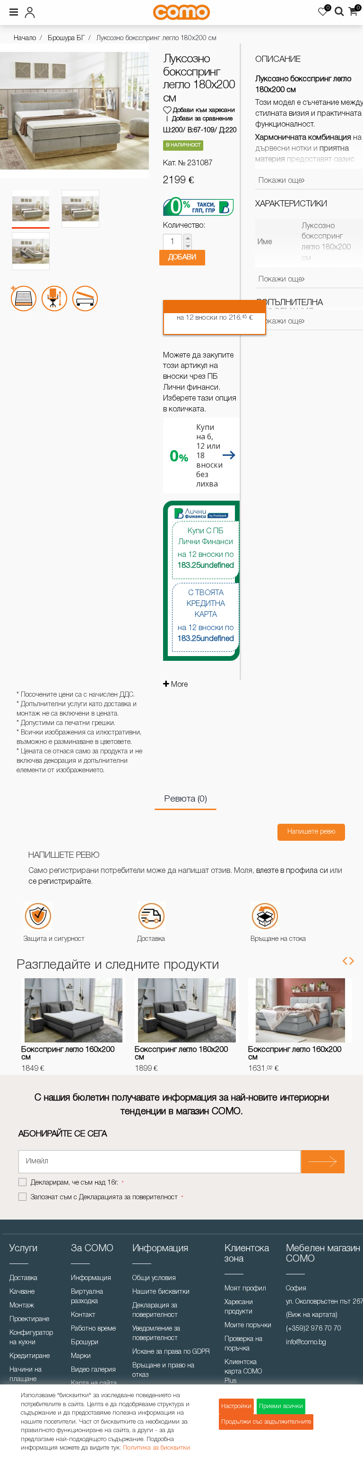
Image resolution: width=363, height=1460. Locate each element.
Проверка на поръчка (243, 1344)
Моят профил (245, 1289)
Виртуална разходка (87, 1297)
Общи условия (154, 1278)
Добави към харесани (204, 110)
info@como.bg (306, 1343)
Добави (182, 257)
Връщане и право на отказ (163, 1370)
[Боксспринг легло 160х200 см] (73, 1010)
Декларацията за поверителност (128, 1198)
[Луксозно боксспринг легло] (31, 209)
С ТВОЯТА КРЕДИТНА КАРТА (205, 616)
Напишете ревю (311, 832)
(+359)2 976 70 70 (313, 1329)
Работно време (93, 1329)
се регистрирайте (59, 882)
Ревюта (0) (185, 799)
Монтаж (21, 1306)
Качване (22, 1292)
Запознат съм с (104, 1198)
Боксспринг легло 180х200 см (181, 1054)
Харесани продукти (239, 1307)
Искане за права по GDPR (171, 1352)
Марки (81, 1356)
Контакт (83, 1315)
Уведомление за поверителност (156, 1333)
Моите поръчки (248, 1326)
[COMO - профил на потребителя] (64, 11)
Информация (91, 1278)
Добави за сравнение (202, 118)
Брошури (84, 1343)
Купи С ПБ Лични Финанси (205, 549)
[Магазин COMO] (181, 12)
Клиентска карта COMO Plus (243, 1371)
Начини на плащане (25, 1375)
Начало (25, 38)
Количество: (184, 225)
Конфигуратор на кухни (31, 1338)
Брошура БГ (66, 38)
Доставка (23, 1278)
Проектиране (29, 1319)
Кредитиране (29, 1356)
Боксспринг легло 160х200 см (67, 1054)
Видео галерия (93, 1370)
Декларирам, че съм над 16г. (75, 1183)
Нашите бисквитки (161, 1292)
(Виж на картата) (311, 1315)
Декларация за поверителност (155, 1310)
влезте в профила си (292, 871)
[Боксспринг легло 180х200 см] (187, 1010)
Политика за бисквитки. (157, 1448)
